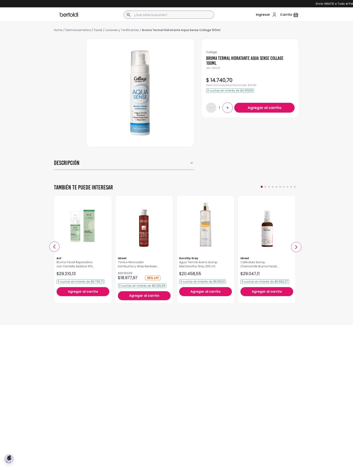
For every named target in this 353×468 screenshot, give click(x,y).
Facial (98, 30)
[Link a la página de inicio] (59, 30)
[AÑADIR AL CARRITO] (264, 108)
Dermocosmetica (78, 30)
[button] (54, 247)
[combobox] (169, 15)
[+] (227, 108)
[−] (211, 108)
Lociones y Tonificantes (122, 30)
